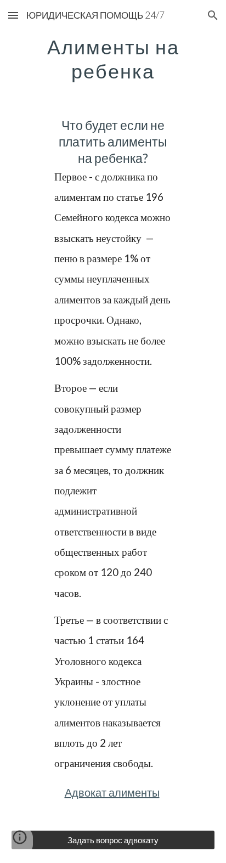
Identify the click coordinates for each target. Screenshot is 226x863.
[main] (113, 58)
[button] (13, 15)
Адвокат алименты (112, 792)
